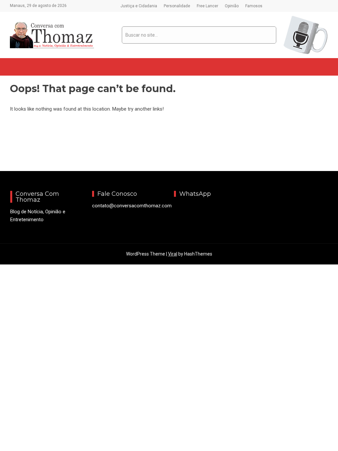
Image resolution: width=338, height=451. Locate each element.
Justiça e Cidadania (138, 6)
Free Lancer (207, 6)
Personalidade (177, 6)
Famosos (253, 6)
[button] (15, 67)
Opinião (232, 6)
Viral (172, 254)
